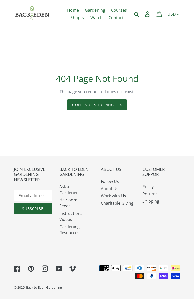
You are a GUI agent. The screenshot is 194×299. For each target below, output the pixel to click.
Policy (148, 186)
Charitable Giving (117, 203)
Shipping (150, 201)
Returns (150, 194)
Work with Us (113, 196)
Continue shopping (93, 104)
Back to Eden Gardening (44, 287)
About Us (109, 188)
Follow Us (110, 181)
